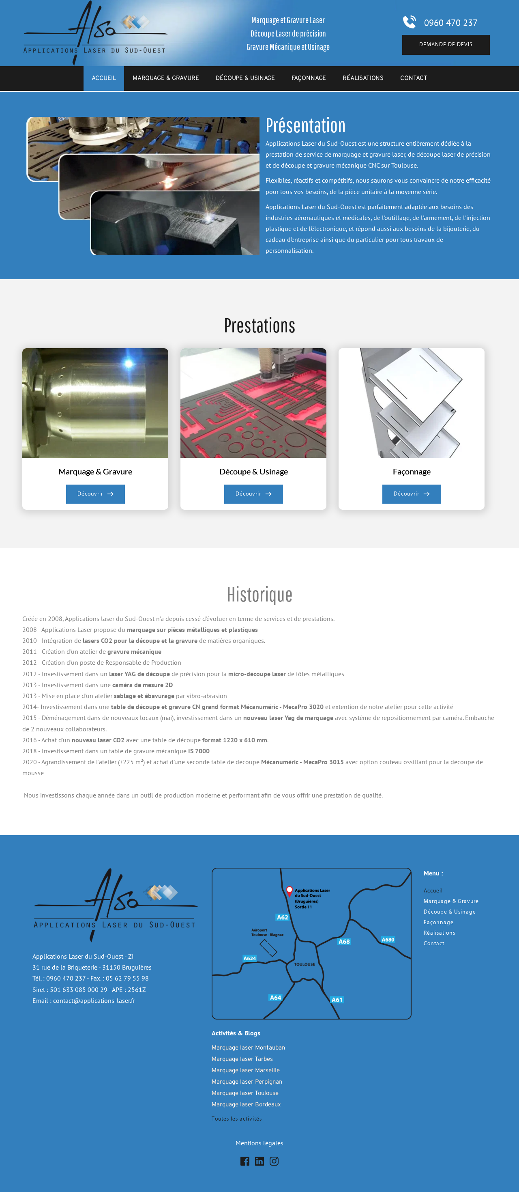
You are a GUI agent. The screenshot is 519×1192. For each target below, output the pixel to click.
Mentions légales (259, 1143)
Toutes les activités (237, 1119)
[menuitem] (104, 78)
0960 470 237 (451, 22)
